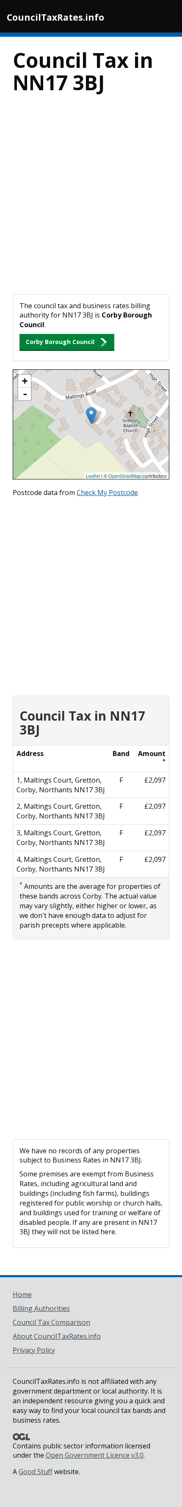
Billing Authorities (41, 1308)
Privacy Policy (34, 1350)
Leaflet (93, 475)
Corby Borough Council (60, 342)
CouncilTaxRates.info (55, 17)
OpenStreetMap (124, 475)
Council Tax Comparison (51, 1322)
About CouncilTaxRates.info (57, 1336)
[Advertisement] (91, 199)
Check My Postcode (107, 492)
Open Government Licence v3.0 (94, 1455)
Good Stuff (35, 1471)
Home (22, 1294)
